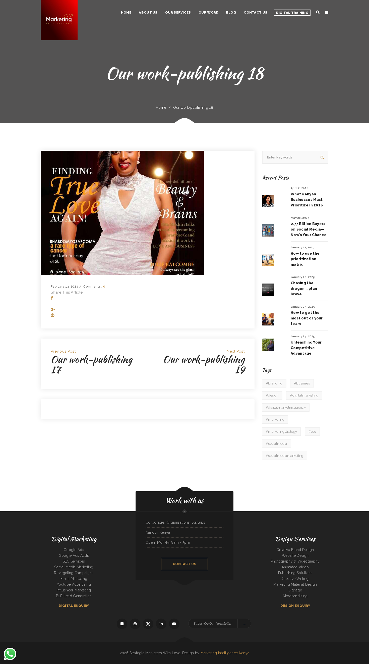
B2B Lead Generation (74, 596)
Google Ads (74, 550)
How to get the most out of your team (307, 318)
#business (302, 383)
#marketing (275, 419)
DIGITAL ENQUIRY (74, 605)
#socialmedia (276, 444)
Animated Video (295, 567)
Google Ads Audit (74, 556)
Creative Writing (295, 579)
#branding (274, 383)
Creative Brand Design (295, 550)
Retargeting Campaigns (73, 573)
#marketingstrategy (281, 431)
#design (272, 395)
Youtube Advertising (74, 584)
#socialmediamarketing (284, 456)
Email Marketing (73, 579)
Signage (295, 590)
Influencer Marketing (74, 590)
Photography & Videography (295, 561)
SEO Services (74, 561)
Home (161, 107)
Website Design (295, 556)
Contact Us (184, 564)
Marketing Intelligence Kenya (225, 653)
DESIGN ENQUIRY (295, 605)
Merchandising (295, 596)
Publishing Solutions (295, 573)
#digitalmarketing (304, 395)
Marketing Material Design (295, 584)
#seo (312, 431)
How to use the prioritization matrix (305, 258)
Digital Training (292, 13)
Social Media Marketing (73, 567)
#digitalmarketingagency (286, 407)
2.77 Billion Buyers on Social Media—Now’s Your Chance (309, 229)
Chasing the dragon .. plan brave (304, 288)
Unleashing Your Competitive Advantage (306, 347)
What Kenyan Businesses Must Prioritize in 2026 (307, 199)
